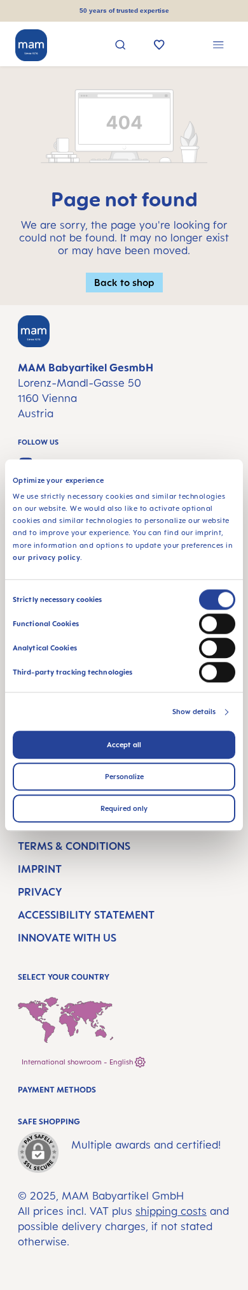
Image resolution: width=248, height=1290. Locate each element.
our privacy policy (46, 557)
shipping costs (171, 1211)
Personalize (124, 776)
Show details (194, 711)
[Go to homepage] (31, 45)
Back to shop (124, 282)
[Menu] (218, 46)
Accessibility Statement (86, 914)
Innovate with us (67, 937)
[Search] (120, 46)
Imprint (40, 869)
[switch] (217, 623)
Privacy (40, 891)
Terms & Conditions (74, 846)
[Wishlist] (159, 45)
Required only (124, 808)
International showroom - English (78, 1061)
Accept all (124, 744)
